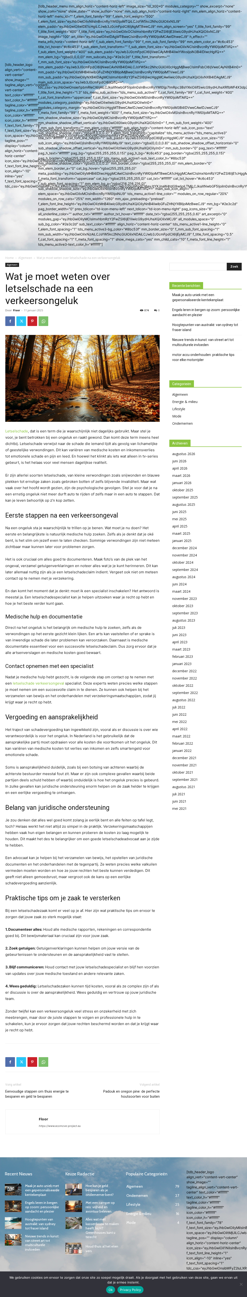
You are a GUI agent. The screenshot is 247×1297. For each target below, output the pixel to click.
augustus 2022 (183, 700)
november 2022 (184, 678)
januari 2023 (182, 663)
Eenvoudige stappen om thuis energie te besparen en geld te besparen (37, 1094)
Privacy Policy (130, 1290)
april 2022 (179, 729)
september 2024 (185, 569)
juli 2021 (178, 794)
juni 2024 (179, 584)
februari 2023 (182, 656)
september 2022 (185, 692)
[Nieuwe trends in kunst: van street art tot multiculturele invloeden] (13, 1240)
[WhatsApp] (43, 321)
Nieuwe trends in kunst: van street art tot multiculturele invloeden (203, 342)
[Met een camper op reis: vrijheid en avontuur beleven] (73, 1206)
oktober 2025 (182, 490)
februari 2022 (182, 743)
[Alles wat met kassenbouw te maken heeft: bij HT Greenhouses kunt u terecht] (73, 1223)
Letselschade (16, 431)
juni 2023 (179, 634)
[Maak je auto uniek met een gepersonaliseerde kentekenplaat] (13, 1189)
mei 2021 (179, 808)
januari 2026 (182, 482)
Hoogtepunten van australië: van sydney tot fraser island (205, 327)
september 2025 (185, 497)
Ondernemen (182, 423)
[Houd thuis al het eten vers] (73, 1249)
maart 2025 (181, 533)
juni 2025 (179, 511)
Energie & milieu (185, 401)
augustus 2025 (183, 504)
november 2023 (184, 598)
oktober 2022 (182, 685)
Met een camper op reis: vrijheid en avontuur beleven (100, 1207)
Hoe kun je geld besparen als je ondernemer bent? (100, 1190)
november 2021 (184, 765)
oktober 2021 (182, 772)
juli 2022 (178, 707)
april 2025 (179, 526)
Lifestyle (178, 409)
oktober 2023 (182, 605)
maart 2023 (181, 649)
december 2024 (184, 548)
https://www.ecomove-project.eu (60, 1126)
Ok (111, 1290)
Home (9, 258)
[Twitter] (21, 321)
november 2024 (184, 555)
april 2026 (179, 468)
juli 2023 (178, 627)
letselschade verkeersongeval (38, 683)
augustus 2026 (183, 453)
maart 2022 (181, 736)
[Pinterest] (32, 321)
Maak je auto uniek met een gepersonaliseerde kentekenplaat (197, 297)
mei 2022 (179, 721)
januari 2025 (182, 540)
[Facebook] (10, 321)
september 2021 (185, 779)
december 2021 (184, 758)
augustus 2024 (183, 577)
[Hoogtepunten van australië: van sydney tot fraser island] (13, 1223)
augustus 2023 (183, 620)
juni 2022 (179, 714)
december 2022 (184, 671)
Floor (16, 310)
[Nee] (241, 1284)
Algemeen (25, 258)
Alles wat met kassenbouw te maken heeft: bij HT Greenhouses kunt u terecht (102, 1228)
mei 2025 (179, 519)
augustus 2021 (183, 786)
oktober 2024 (182, 562)
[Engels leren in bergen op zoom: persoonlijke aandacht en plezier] (13, 1206)
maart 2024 (181, 591)
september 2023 (185, 613)
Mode (176, 416)
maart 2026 (181, 475)
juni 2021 (179, 801)
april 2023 (179, 642)
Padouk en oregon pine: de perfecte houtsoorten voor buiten (131, 1094)
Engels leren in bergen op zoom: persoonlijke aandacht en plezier (206, 312)
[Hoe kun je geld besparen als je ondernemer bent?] (73, 1189)
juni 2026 (179, 461)
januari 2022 (182, 750)
